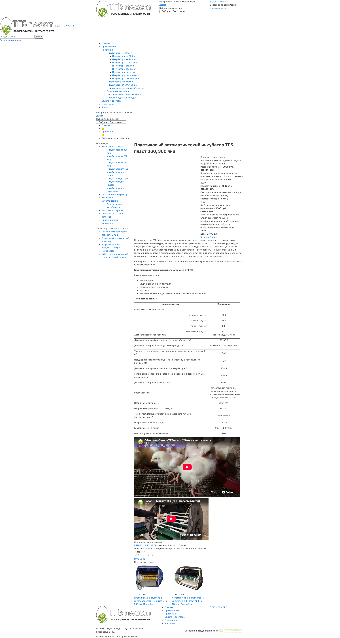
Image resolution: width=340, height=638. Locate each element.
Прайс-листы (109, 46)
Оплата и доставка (112, 100)
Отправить (139, 559)
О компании (108, 104)
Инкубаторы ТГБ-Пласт (119, 53)
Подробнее (149, 604)
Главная (106, 43)
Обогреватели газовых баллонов (124, 94)
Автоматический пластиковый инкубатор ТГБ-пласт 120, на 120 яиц (188, 600)
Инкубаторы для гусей (124, 69)
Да (160, 4)
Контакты (107, 107)
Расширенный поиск (11, 40)
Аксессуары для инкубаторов (128, 88)
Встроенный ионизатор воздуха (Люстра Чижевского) (114, 247)
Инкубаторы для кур (123, 65)
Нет (164, 4)
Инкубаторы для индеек (125, 75)
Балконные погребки (118, 91)
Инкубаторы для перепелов (126, 78)
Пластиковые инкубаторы (120, 81)
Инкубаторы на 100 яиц (124, 62)
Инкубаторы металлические (122, 85)
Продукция (107, 49)
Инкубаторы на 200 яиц (124, 59)
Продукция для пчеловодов (121, 97)
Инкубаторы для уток (123, 72)
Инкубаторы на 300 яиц (124, 56)
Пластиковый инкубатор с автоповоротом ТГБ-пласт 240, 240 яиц (150, 600)
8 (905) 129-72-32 (219, 1)
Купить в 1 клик (208, 237)
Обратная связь (218, 8)
